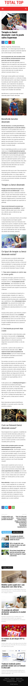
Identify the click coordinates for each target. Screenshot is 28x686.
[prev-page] (2, 559)
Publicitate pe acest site (12, 681)
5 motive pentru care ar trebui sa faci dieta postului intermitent (7, 518)
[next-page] (5, 559)
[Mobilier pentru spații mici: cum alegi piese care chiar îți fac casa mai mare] (14, 577)
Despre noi (7, 678)
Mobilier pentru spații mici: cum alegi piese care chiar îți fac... (13, 586)
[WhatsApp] (13, 42)
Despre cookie (19, 678)
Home (2, 12)
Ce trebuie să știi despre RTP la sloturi (12, 640)
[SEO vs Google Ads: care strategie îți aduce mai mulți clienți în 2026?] (5, 545)
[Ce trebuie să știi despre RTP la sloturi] (14, 630)
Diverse (7, 12)
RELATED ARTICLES (6, 532)
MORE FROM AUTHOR (17, 532)
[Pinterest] (9, 42)
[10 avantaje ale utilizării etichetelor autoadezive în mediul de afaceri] (5, 538)
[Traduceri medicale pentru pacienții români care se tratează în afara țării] (14, 656)
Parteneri (13, 678)
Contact (19, 681)
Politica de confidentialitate (9, 680)
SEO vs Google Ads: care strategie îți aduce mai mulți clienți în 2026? (17, 545)
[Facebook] (2, 42)
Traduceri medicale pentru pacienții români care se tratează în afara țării (13, 666)
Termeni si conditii (20, 680)
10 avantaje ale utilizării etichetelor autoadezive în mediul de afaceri (17, 537)
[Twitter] (6, 42)
